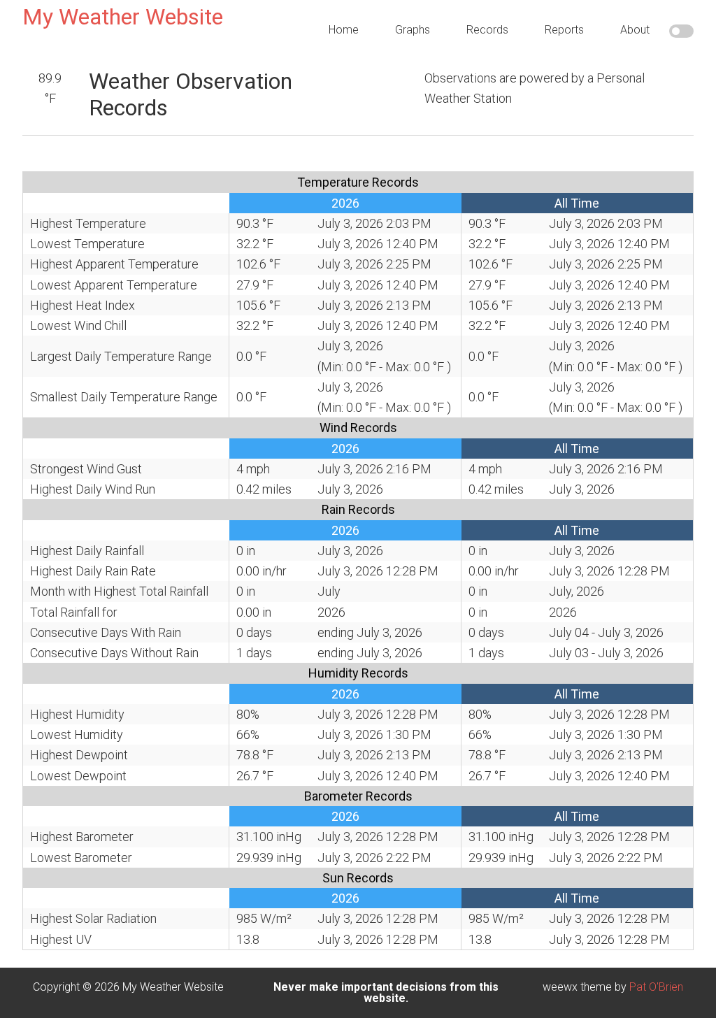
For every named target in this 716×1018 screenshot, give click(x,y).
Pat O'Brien (656, 987)
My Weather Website (122, 16)
